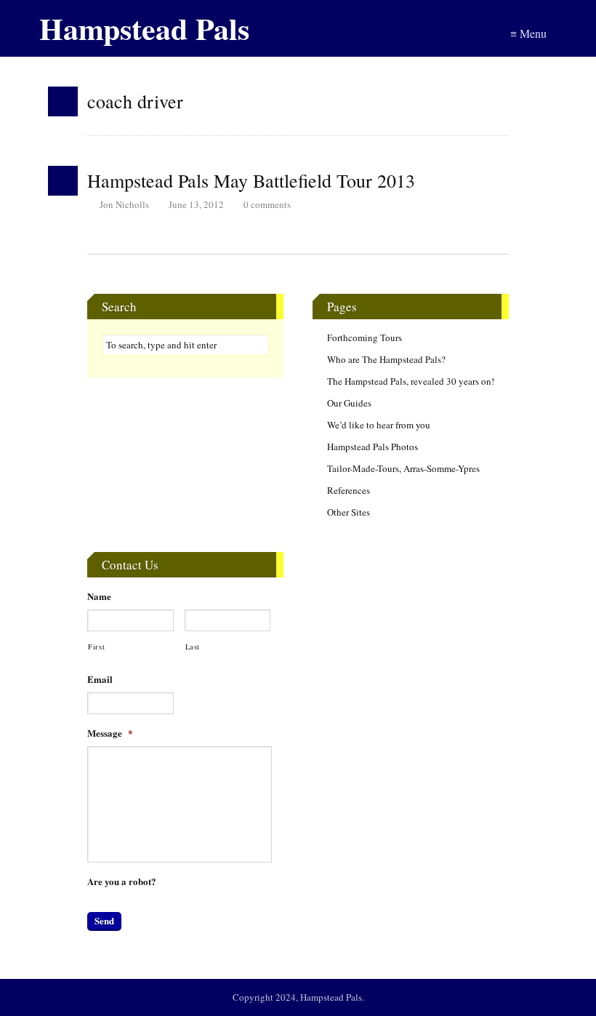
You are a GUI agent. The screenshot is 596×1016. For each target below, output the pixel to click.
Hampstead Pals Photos (372, 446)
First (96, 646)
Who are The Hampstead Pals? (386, 359)
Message (110, 733)
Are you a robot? (121, 882)
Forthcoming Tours (364, 337)
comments (267, 204)
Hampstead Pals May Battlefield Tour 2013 (251, 180)
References (348, 490)
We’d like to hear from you (378, 424)
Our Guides (349, 402)
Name (99, 597)
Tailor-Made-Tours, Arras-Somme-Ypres (403, 468)
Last (193, 646)
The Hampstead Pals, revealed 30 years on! (410, 381)
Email (100, 679)
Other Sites (348, 512)
